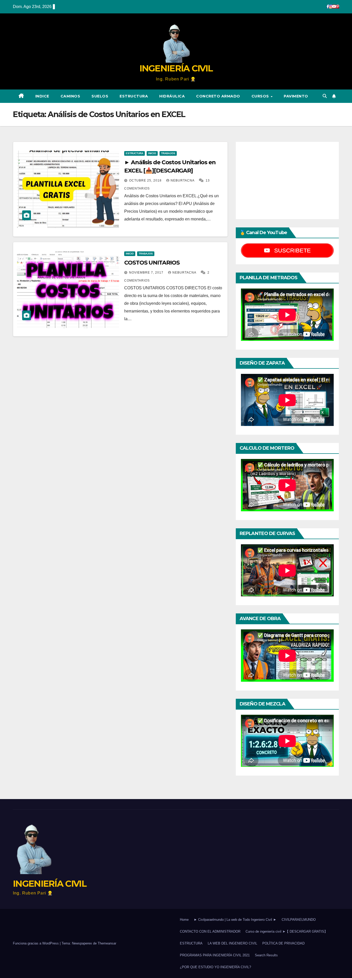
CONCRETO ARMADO (218, 96)
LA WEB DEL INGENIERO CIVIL (232, 943)
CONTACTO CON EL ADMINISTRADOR (210, 931)
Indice (42, 96)
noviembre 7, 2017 (146, 272)
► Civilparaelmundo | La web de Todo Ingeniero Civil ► (235, 920)
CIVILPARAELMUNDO (299, 920)
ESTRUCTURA (134, 96)
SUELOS (99, 96)
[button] (325, 96)
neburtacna (183, 180)
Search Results (266, 955)
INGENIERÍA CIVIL (176, 68)
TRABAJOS (168, 153)
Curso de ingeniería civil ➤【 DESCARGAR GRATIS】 (287, 931)
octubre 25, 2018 (146, 180)
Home (184, 920)
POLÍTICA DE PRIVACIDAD (283, 943)
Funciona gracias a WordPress (36, 943)
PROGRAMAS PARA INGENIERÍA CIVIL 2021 (215, 955)
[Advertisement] (287, 180)
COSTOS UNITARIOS (151, 262)
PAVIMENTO (296, 96)
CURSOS (261, 96)
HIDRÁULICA (172, 96)
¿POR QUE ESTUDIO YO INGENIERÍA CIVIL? (215, 967)
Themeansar (107, 943)
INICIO (152, 153)
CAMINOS (70, 96)
